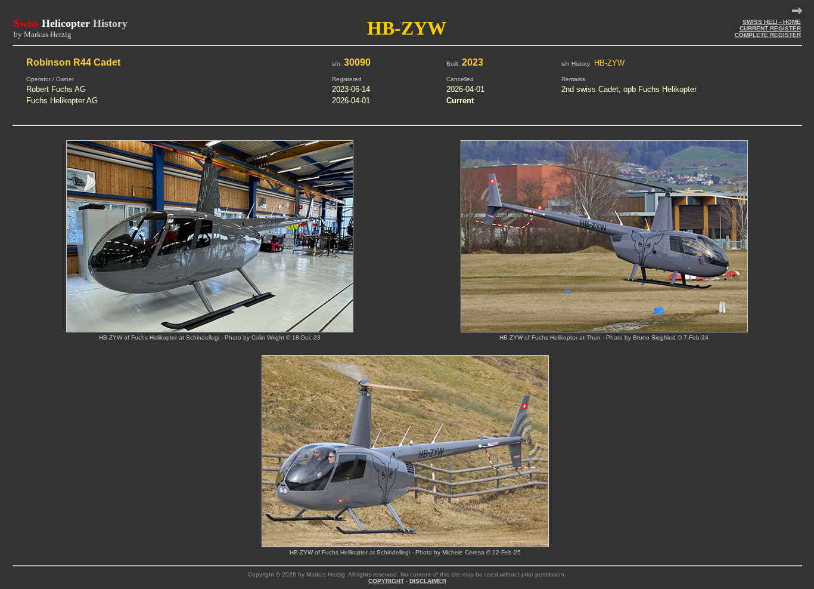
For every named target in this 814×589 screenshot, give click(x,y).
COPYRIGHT (386, 581)
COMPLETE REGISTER (768, 35)
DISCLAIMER (427, 581)
